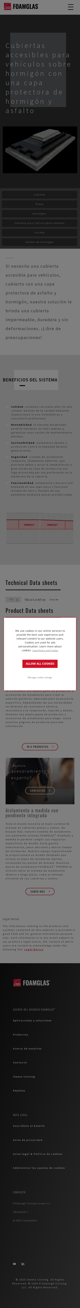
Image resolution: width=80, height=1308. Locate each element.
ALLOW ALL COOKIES (40, 664)
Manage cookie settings (40, 677)
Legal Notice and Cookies (45, 650)
